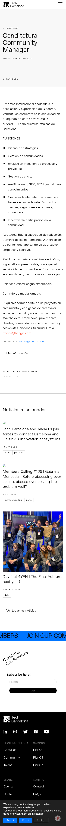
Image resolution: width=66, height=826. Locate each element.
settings (38, 813)
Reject (25, 820)
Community (12, 758)
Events (8, 786)
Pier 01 (38, 750)
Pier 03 (38, 758)
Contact (38, 786)
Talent (8, 765)
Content (9, 794)
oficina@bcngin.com (17, 333)
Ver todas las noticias (21, 611)
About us (10, 750)
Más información (17, 353)
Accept (10, 820)
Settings (41, 820)
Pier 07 (38, 765)
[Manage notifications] (58, 818)
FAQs (37, 794)
